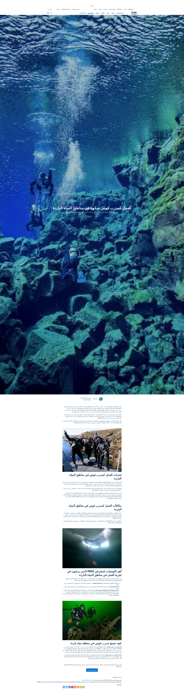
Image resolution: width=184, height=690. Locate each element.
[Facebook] (64, 687)
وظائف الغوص (91, 13)
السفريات (105, 9)
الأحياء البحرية (82, 13)
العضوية (95, 9)
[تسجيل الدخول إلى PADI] (48, 13)
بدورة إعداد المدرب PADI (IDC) (81, 647)
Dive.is (112, 416)
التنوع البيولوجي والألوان (71, 513)
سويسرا (109, 418)
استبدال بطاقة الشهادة (66, 9)
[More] (83, 687)
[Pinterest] (72, 687)
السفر (108, 13)
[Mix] (78, 687)
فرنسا (113, 418)
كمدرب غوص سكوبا (102, 406)
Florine (95, 399)
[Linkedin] (69, 687)
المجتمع (97, 13)
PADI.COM (131, 9)
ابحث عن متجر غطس (75, 9)
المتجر (100, 9)
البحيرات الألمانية (109, 422)
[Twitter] (66, 687)
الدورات (125, 9)
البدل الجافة (79, 482)
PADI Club (119, 9)
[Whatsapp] (80, 687)
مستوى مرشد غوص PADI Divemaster (112, 650)
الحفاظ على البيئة (112, 9)
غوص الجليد (72, 416)
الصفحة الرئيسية (120, 13)
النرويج (95, 416)
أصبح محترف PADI (92, 670)
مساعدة (57, 9)
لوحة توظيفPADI (109, 656)
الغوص (112, 13)
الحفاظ (102, 13)
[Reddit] (75, 687)
